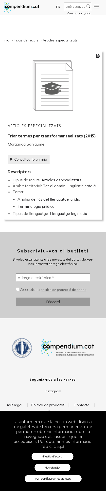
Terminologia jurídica (36, 206)
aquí (60, 446)
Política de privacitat (47, 405)
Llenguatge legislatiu (68, 213)
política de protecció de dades (63, 290)
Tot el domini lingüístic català (69, 185)
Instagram (53, 391)
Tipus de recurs (26, 40)
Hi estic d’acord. (52, 456)
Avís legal (14, 405)
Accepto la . (53, 289)
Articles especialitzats (60, 40)
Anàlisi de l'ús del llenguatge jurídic (49, 199)
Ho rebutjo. (52, 467)
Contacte (81, 405)
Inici (7, 40)
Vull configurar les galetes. (53, 478)
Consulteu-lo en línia (30, 159)
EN (58, 7)
